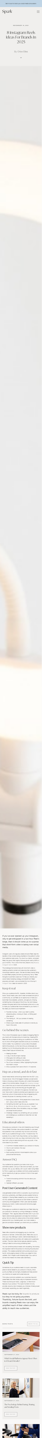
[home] (7, 12)
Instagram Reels (7, 983)
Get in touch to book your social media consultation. (21, 3)
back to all (33, 1324)
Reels (12, 1090)
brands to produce (31, 1294)
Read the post (11, 1368)
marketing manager (33, 1083)
